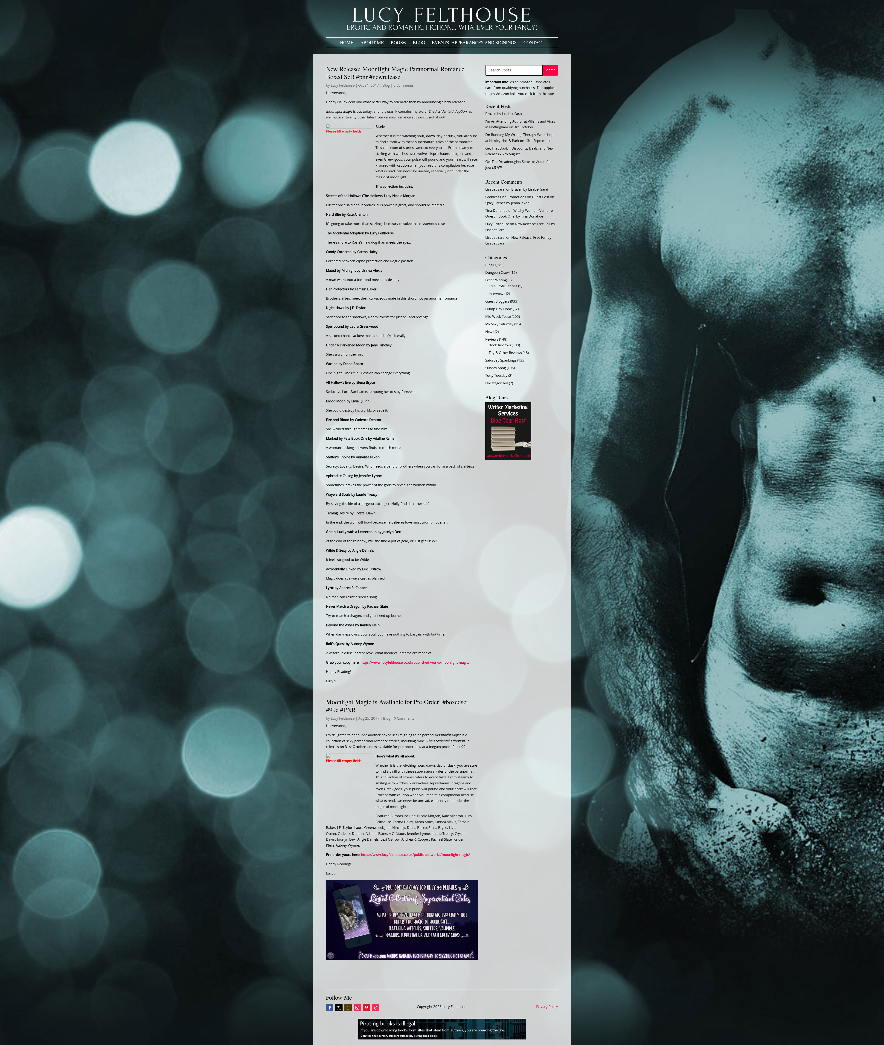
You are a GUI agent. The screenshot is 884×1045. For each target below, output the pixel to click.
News (489, 332)
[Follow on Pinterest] (366, 1007)
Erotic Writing (496, 280)
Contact (533, 42)
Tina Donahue (496, 210)
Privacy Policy (547, 1007)
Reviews (491, 339)
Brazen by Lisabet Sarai (503, 114)
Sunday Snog (495, 368)
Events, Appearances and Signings (474, 42)
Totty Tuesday (496, 375)
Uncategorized (496, 383)
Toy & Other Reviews (505, 353)
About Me (372, 42)
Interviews (497, 294)
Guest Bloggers (497, 301)
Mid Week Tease (498, 316)
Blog (419, 42)
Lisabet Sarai (495, 189)
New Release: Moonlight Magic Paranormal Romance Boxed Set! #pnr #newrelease (395, 72)
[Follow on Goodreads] (348, 1007)
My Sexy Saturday (499, 324)
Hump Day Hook (498, 309)
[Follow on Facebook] (329, 1007)
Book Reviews (500, 345)
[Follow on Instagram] (357, 1007)
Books (398, 42)
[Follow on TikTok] (375, 1007)
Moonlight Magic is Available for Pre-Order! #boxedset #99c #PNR (397, 705)
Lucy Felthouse (343, 85)
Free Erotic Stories (503, 286)
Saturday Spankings (500, 360)
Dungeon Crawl (497, 272)
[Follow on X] (339, 1007)
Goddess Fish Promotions (505, 197)
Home (346, 42)
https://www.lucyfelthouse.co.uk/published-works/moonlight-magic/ (415, 662)
